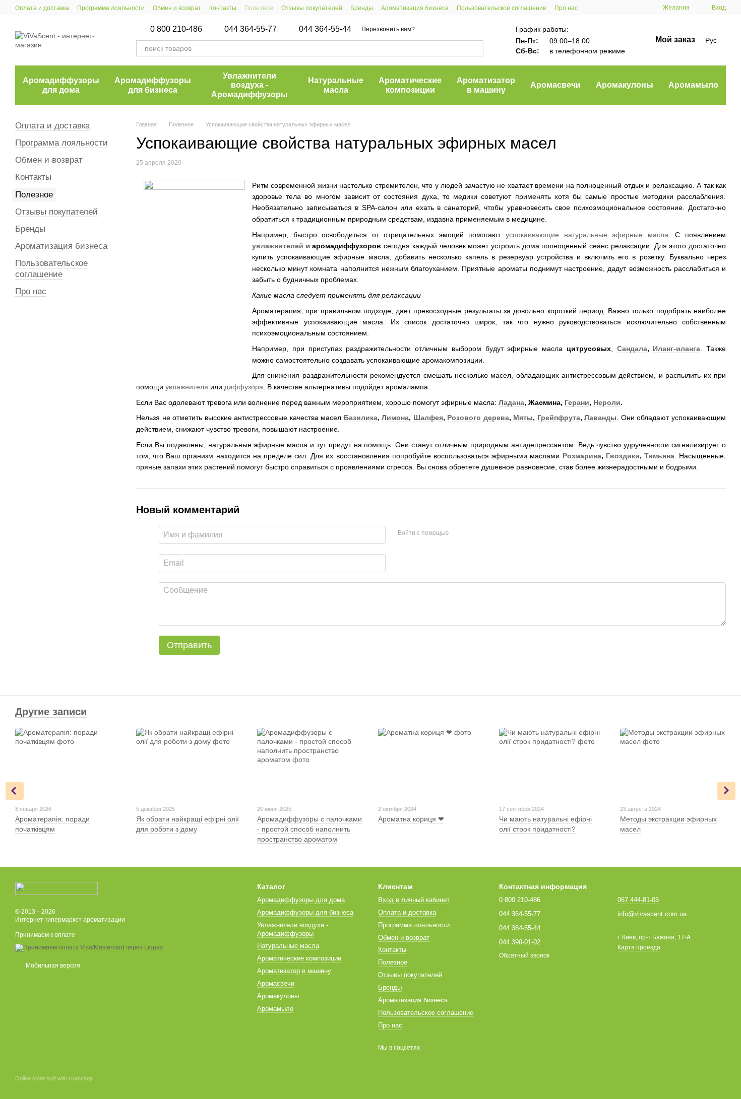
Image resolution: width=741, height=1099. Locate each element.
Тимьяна (659, 456)
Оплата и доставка (42, 8)
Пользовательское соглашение (501, 8)
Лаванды (600, 418)
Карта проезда (639, 947)
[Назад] (15, 791)
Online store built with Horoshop (54, 1078)
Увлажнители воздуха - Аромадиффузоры (249, 85)
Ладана (511, 402)
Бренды (361, 8)
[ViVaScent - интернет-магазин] (56, 887)
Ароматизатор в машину (486, 85)
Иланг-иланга (676, 349)
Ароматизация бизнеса (415, 8)
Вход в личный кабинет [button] (414, 900)
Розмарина (582, 456)
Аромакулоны (624, 85)
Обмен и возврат (177, 8)
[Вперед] (726, 791)
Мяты (523, 418)
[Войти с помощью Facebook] (460, 533)
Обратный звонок (524, 955)
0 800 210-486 (176, 29)
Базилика (361, 418)
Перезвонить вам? (388, 29)
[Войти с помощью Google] (476, 533)
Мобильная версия (52, 965)
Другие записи (51, 711)
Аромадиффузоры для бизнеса (152, 85)
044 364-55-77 (250, 29)
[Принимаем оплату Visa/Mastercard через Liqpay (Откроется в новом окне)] (89, 947)
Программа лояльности (111, 8)
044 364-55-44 (325, 29)
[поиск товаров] (475, 48)
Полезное (258, 8)
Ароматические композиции (410, 85)
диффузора (243, 387)
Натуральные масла (335, 85)
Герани (577, 402)
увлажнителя (187, 387)
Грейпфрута (558, 418)
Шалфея (428, 418)
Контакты (222, 8)
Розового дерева (478, 418)
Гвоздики (623, 456)
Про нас (566, 8)
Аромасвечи (555, 85)
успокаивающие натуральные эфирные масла (587, 235)
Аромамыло (693, 85)
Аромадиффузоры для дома (61, 85)
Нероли (607, 402)
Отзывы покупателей (311, 8)
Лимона (395, 418)
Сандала (632, 349)
